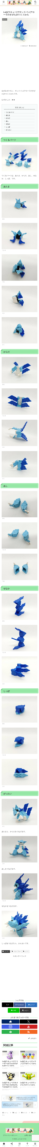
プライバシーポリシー (10, 1135)
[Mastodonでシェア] (15, 756)
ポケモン (6, 951)
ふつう (27, 951)
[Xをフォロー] (28, 1021)
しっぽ (8, 127)
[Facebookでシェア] (6, 762)
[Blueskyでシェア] (24, 756)
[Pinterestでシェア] (11, 767)
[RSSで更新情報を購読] (28, 1032)
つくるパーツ (10, 112)
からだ (8, 118)
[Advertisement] (19, 67)
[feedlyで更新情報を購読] (10, 1032)
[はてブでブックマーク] (24, 762)
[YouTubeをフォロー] (28, 1027)
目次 (16, 107)
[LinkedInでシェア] (19, 767)
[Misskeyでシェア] (32, 756)
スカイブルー (17, 951)
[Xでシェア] (6, 756)
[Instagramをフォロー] (10, 1027)
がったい (8, 130)
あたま (8, 115)
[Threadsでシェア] (15, 762)
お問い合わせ (28, 1135)
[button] (25, 1010)
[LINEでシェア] (32, 762)
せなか (8, 124)
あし (7, 121)
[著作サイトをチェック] (10, 1021)
